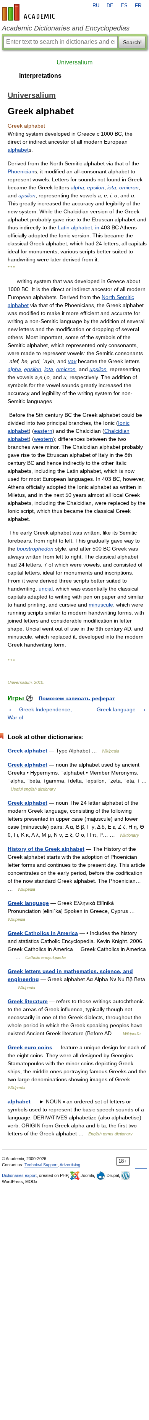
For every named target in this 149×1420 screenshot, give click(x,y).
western (43, 439)
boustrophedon (35, 549)
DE (110, 5)
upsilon (27, 195)
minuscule (101, 605)
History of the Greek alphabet (46, 849)
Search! (132, 42)
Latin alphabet (75, 227)
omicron (129, 187)
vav (72, 361)
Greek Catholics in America (43, 933)
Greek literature (28, 1001)
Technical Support (41, 1164)
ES (124, 5)
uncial (46, 589)
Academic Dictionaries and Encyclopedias (66, 28)
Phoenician (21, 171)
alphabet (18, 150)
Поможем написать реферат (77, 698)
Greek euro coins (30, 1047)
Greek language (116, 709)
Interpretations (40, 75)
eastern (43, 431)
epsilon (95, 187)
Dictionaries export (19, 1175)
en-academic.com (29, 12)
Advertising (70, 1164)
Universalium (74, 62)
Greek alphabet (27, 751)
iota (111, 187)
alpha (77, 187)
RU (95, 5)
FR (138, 5)
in (97, 227)
